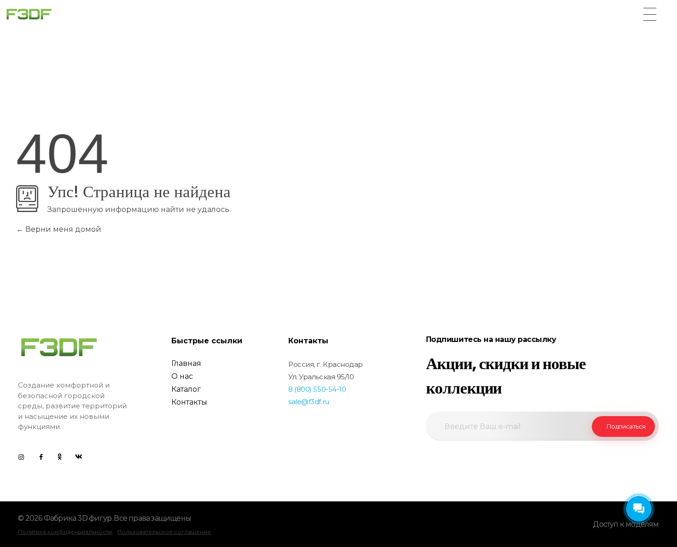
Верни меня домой (62, 229)
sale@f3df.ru (308, 401)
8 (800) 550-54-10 (317, 389)
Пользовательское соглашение (164, 531)
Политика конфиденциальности (65, 531)
